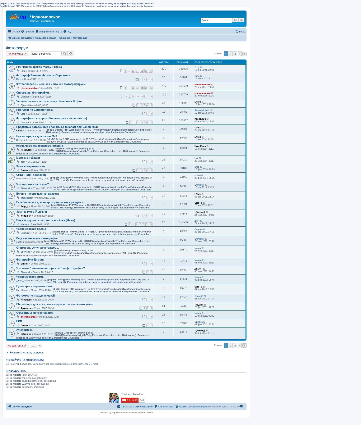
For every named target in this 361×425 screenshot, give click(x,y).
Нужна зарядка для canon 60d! (36, 136)
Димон (24, 170)
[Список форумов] (18, 16)
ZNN (196, 221)
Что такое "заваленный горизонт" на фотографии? (50, 268)
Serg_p (24, 206)
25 (146, 88)
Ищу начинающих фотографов (37, 238)
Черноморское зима (29, 276)
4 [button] (239, 54)
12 (146, 96)
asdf (23, 161)
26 (151, 88)
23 (137, 88)
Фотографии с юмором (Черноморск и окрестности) (51, 118)
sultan (197, 175)
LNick (197, 101)
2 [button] (230, 54)
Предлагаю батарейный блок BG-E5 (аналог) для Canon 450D (57, 126)
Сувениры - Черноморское (34, 286)
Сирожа (25, 96)
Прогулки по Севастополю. (34, 109)
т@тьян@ (26, 215)
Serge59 (198, 296)
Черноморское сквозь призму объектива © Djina (49, 101)
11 (142, 96)
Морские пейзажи (28, 157)
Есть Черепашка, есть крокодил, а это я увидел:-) (49, 202)
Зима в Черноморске (30, 166)
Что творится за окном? (32, 184)
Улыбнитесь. (24, 329)
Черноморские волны (31, 228)
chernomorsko (29, 88)
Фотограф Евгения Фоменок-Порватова (43, 75)
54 (151, 70)
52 (142, 70)
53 (146, 70)
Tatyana (198, 304)
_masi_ (20, 280)
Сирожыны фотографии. (33, 92)
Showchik (26, 188)
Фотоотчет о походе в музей (35, 295)
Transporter (27, 197)
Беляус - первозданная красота (37, 193)
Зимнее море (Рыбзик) (31, 211)
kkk (196, 158)
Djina (18, 79)
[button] (244, 54)
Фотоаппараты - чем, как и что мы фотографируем (51, 84)
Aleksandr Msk (202, 110)
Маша (24, 224)
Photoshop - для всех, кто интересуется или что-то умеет (54, 304)
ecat (18, 242)
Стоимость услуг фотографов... (37, 247)
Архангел (26, 308)
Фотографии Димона (30, 259)
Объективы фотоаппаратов (34, 312)
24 (142, 88)
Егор (23, 71)
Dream (19, 140)
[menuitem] (27, 31)
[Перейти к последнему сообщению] (201, 67)
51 (137, 70)
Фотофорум (17, 48)
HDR (19, 321)
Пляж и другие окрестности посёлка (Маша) (45, 220)
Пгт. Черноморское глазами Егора (39, 66)
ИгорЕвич (200, 119)
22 (133, 88)
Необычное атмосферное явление (39, 145)
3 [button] (235, 54)
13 (151, 96)
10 (137, 96)
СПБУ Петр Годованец (31, 174)
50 (133, 70)
